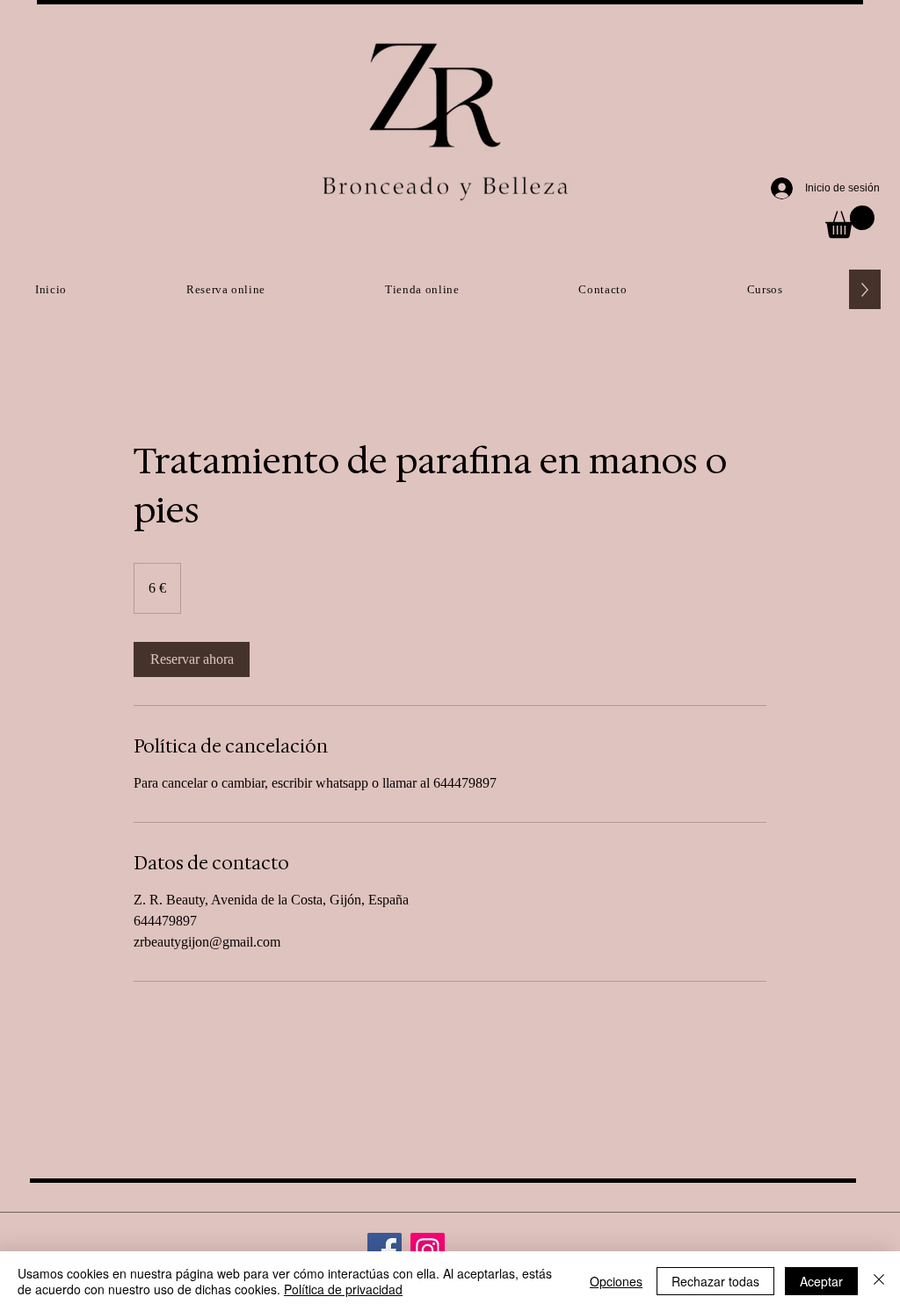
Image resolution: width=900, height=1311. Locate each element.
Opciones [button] (616, 1281)
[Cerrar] (878, 1281)
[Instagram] (427, 1250)
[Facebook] (384, 1250)
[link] (192, 659)
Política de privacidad (343, 1289)
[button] (850, 221)
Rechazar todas (715, 1281)
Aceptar (821, 1281)
